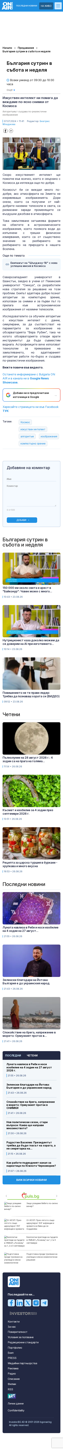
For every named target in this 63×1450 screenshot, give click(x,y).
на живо (46, 6)
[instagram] (36, 1302)
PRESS (12, 1358)
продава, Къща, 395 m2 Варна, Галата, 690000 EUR (41, 1204)
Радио (12, 1373)
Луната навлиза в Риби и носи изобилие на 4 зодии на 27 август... (30, 929)
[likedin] (19, 1302)
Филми (12, 1384)
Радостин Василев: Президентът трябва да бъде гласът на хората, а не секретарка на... (31, 1145)
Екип (11, 1353)
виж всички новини (31, 1180)
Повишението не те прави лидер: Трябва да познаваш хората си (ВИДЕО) (31, 694)
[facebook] (11, 1302)
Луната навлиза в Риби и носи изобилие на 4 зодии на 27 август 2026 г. (29, 1067)
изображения (49, 436)
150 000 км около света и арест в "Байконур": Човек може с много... (27, 589)
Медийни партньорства (22, 1363)
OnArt (12, 1396)
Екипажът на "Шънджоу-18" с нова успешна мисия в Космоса (33, 264)
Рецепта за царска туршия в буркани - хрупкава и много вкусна (30, 864)
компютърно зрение (33, 443)
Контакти (14, 1321)
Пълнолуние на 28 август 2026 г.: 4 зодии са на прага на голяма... (28, 759)
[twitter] (27, 1302)
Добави (21, 520)
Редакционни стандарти (23, 1342)
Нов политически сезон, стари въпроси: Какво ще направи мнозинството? (27, 1125)
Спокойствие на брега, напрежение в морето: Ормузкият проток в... (29, 1034)
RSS (10, 1389)
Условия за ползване (21, 1337)
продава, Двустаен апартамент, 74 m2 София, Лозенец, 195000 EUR (42, 1240)
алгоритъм (27, 436)
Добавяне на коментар (28, 467)
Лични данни (16, 1403)
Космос (25, 422)
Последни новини (26, 6)
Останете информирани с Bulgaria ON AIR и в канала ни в (29, 378)
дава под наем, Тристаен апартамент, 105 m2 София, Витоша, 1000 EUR (39, 1223)
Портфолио (15, 1347)
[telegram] (44, 1302)
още (10, 90)
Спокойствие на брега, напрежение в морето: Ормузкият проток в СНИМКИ (30, 1105)
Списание (14, 1379)
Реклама (13, 1368)
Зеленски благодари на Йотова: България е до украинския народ (29, 1086)
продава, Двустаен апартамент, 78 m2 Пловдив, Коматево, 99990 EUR (42, 1257)
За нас (12, 1327)
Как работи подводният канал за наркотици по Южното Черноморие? (31, 1164)
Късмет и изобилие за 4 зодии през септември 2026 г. (28, 811)
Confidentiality (16, 1410)
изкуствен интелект (33, 429)
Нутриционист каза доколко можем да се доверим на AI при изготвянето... (31, 642)
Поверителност (17, 1332)
